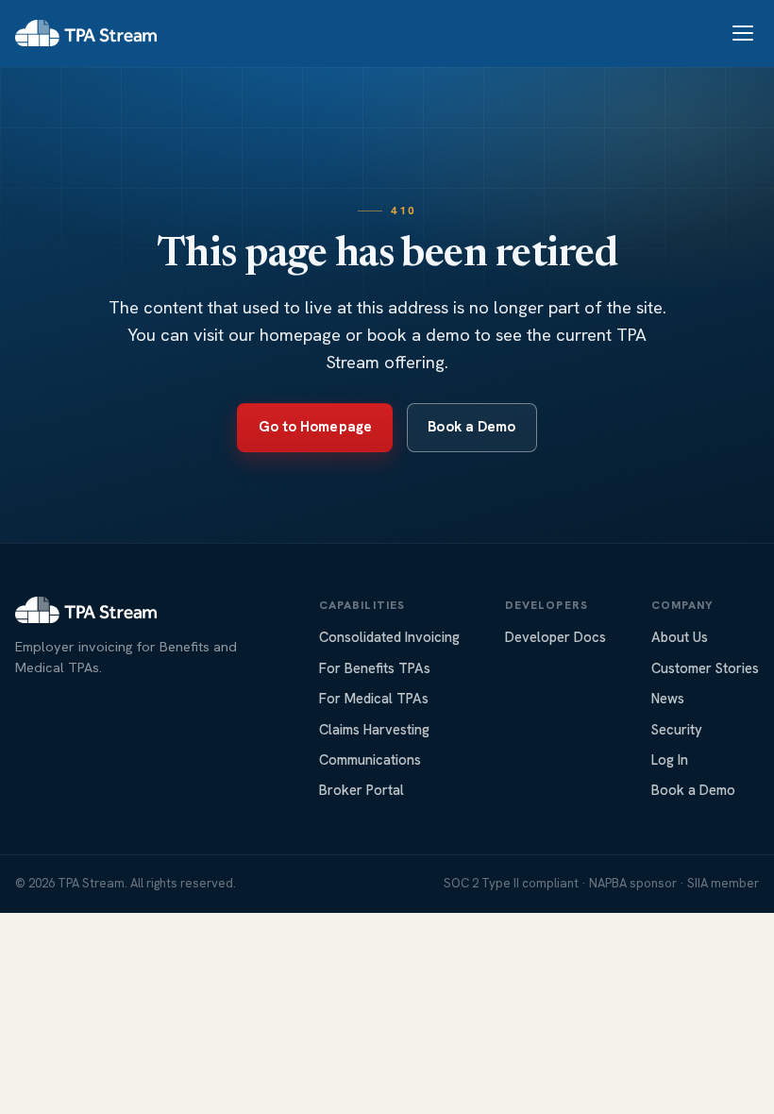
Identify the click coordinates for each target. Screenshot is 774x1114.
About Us (679, 637)
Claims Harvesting (374, 729)
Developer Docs (555, 637)
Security (676, 729)
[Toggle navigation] (742, 33)
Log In (669, 759)
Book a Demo (471, 426)
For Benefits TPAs (374, 668)
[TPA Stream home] (86, 33)
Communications (370, 759)
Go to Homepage (315, 426)
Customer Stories (705, 668)
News (667, 698)
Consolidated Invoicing (389, 637)
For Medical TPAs (374, 698)
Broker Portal (361, 790)
